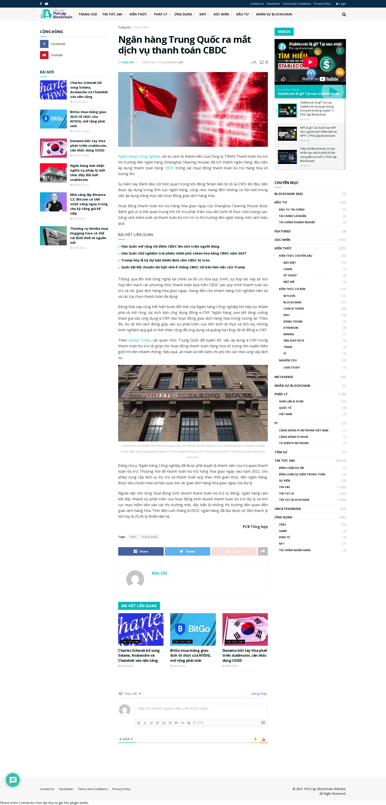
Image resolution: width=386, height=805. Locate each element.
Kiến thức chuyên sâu (295, 256)
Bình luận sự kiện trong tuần (302, 474)
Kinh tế (284, 537)
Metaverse (284, 377)
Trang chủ (87, 14)
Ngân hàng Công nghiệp (139, 156)
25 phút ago (80, 131)
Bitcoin (289, 296)
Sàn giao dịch (293, 340)
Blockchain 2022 (289, 194)
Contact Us (257, 4)
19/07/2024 (149, 62)
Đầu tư (242, 14)
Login (342, 4)
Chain (287, 269)
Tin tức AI (286, 493)
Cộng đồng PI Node (293, 437)
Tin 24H (284, 487)
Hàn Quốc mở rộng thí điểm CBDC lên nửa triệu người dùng (170, 246)
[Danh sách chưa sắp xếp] (170, 723)
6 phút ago (80, 101)
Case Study (291, 367)
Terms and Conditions (297, 4)
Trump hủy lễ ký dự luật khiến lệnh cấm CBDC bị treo (165, 260)
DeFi (202, 14)
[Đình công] (157, 723)
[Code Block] (182, 723)
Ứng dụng (183, 14)
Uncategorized (288, 509)
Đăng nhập (259, 693)
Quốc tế (285, 408)
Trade (287, 347)
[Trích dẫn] (176, 723)
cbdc (133, 537)
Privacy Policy (322, 4)
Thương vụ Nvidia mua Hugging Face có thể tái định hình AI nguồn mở (89, 235)
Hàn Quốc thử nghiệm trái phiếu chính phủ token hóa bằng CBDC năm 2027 (183, 253)
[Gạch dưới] (151, 723)
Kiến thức (138, 14)
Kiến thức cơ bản (292, 289)
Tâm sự (281, 452)
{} (194, 722)
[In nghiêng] (145, 723)
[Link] (189, 723)
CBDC (169, 168)
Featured (283, 231)
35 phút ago (80, 155)
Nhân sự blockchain (274, 14)
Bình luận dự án (291, 468)
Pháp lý (160, 14)
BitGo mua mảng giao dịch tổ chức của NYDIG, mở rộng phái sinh (190, 655)
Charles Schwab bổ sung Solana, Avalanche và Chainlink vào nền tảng (139, 655)
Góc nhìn (221, 14)
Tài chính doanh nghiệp (297, 222)
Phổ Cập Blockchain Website (324, 789)
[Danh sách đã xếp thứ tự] (164, 723)
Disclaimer (273, 4)
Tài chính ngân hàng (295, 550)
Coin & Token (293, 308)
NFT (282, 544)
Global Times (139, 340)
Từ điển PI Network (294, 443)
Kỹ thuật (290, 275)
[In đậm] (139, 723)
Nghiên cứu (288, 360)
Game (283, 531)
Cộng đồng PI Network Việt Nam (303, 430)
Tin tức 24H (112, 14)
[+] (200, 722)
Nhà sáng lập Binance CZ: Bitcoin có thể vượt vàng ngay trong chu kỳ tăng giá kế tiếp (89, 203)
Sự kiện (284, 480)
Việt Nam (285, 414)
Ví (284, 353)
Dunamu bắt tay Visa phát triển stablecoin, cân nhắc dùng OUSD (244, 655)
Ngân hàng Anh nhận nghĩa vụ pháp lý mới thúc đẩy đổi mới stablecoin (87, 172)
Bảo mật (289, 263)
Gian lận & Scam (291, 401)
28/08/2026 (126, 665)
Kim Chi (128, 62)
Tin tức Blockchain (294, 500)
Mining (288, 334)
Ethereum (290, 328)
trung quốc (150, 537)
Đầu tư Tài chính (291, 209)
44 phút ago (80, 184)
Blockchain (292, 302)
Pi (276, 423)
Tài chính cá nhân (292, 216)
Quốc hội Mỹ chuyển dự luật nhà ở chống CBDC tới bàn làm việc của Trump (183, 267)
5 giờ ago (79, 218)
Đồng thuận (292, 321)
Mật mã (288, 282)
